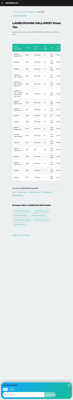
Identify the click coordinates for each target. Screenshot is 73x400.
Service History (17, 195)
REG (12, 389)
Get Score (50, 395)
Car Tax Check (21, 12)
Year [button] (27, 48)
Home (14, 12)
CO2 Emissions (35, 192)
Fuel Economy (22, 192)
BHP (13, 192)
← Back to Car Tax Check (21, 235)
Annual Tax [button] (36, 48)
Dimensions (47, 192)
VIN (5, 389)
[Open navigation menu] (2, 3)
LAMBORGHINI (31, 12)
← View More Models (19, 16)
